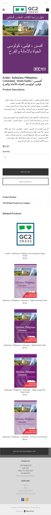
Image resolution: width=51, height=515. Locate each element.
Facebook (22, 499)
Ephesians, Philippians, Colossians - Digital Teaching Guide (25, 300)
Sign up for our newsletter (24, 451)
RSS (27, 499)
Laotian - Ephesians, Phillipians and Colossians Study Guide (25, 254)
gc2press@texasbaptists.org (25, 476)
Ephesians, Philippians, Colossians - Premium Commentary (25, 437)
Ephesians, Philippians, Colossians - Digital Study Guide (25, 345)
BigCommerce (29, 511)
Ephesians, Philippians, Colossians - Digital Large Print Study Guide (25, 391)
